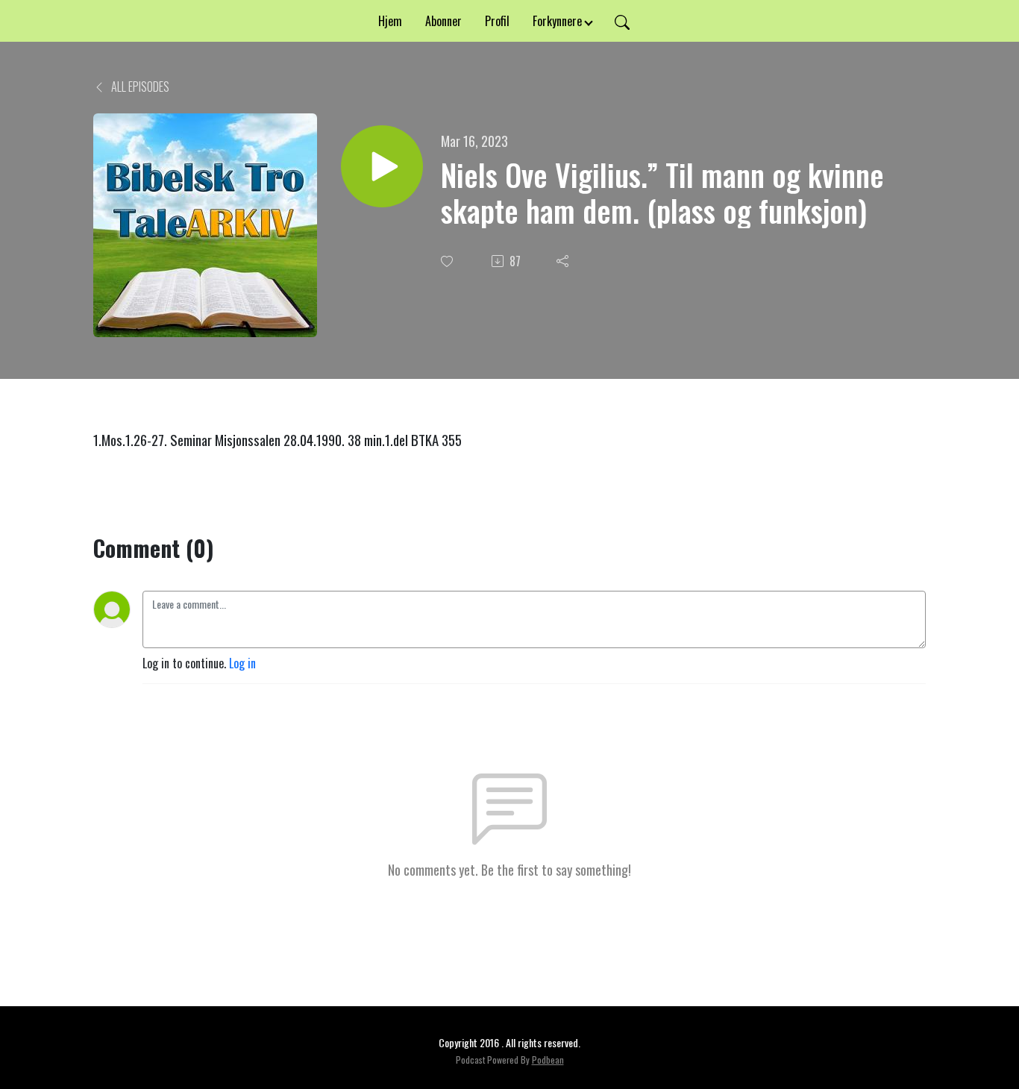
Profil (497, 21)
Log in (242, 663)
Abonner (443, 21)
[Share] (564, 261)
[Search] (622, 21)
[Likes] (448, 261)
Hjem (390, 21)
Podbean (548, 1059)
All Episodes (139, 86)
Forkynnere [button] (557, 21)
